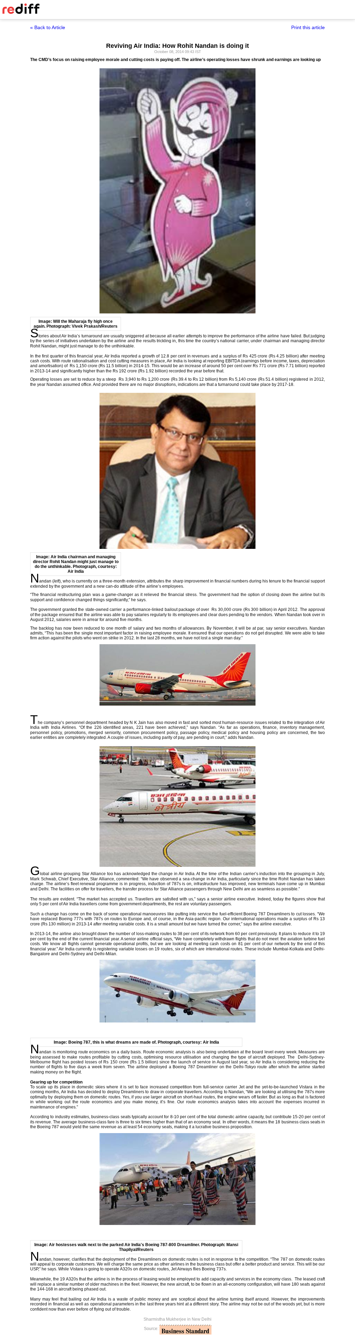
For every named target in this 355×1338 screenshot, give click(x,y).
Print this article (308, 27)
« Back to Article (47, 27)
